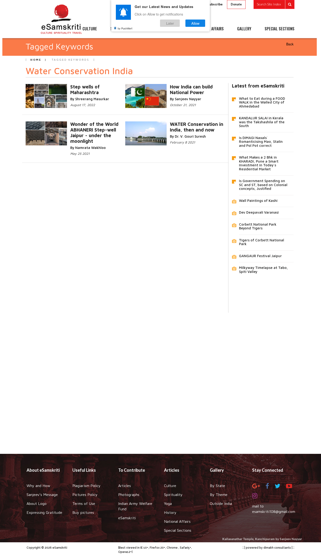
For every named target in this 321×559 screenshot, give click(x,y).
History (170, 512)
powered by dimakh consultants (268, 547)
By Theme (218, 494)
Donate (236, 4)
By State (217, 485)
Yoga (168, 503)
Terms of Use (83, 503)
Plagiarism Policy (86, 485)
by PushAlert (125, 28)
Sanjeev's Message (42, 494)
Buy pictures (83, 512)
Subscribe (215, 4)
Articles (124, 485)
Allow (195, 23)
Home (35, 59)
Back (290, 44)
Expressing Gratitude (44, 512)
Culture (170, 485)
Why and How (38, 485)
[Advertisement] (160, 380)
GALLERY (244, 29)
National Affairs (177, 521)
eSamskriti (127, 518)
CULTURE (89, 29)
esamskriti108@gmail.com (273, 511)
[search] (274, 4)
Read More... (83, 86)
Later (170, 23)
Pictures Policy (85, 494)
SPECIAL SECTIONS (279, 29)
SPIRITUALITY (121, 29)
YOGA (149, 29)
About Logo (37, 503)
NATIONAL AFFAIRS (209, 29)
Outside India (221, 503)
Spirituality (173, 494)
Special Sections (177, 530)
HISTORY (174, 29)
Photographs (128, 494)
